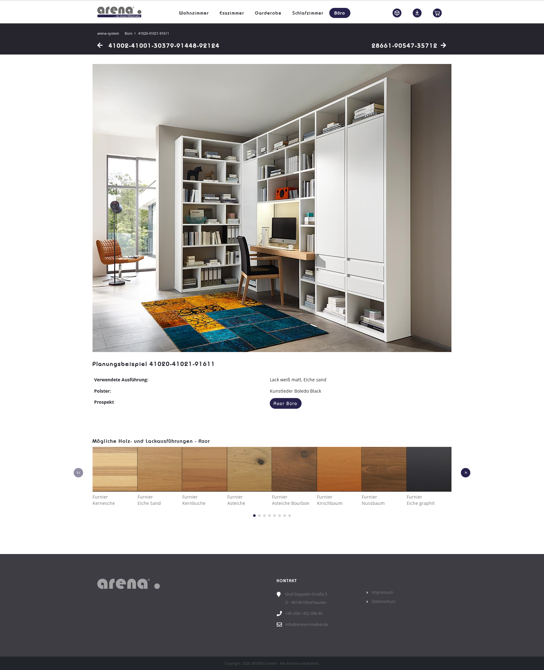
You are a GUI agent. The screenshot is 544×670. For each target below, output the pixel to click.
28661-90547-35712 (405, 45)
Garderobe (268, 12)
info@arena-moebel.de (306, 624)
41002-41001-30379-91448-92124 (163, 45)
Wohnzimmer (194, 12)
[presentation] (78, 472)
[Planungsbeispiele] (397, 13)
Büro (339, 12)
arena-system (108, 33)
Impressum (382, 592)
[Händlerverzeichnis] (437, 13)
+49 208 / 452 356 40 (303, 613)
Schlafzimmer (308, 12)
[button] (254, 515)
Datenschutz (383, 601)
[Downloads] (417, 13)
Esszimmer (232, 12)
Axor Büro (286, 403)
